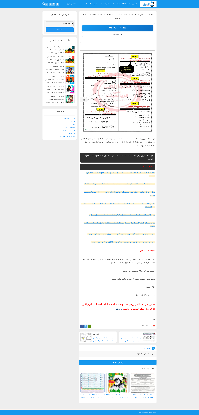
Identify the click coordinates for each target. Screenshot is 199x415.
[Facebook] (82, 326)
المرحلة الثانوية (91, 4)
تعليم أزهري (71, 4)
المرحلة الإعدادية (107, 4)
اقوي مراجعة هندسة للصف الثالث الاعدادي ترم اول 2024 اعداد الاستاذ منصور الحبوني (122, 215)
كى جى (134, 4)
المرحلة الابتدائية (123, 4)
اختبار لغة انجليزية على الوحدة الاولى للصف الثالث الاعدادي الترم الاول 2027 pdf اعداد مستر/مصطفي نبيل (92, 396)
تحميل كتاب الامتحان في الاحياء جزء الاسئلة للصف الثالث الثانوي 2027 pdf (55, 60)
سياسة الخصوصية (68, 130)
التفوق (140, 412)
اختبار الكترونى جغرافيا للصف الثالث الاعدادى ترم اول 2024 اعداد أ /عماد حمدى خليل (123, 242)
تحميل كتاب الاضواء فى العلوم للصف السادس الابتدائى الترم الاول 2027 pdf (54, 99)
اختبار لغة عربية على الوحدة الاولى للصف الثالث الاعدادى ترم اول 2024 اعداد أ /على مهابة (121, 234)
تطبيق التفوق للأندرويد (67, 136)
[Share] (89, 326)
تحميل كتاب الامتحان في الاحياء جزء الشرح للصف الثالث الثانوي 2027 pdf (55, 50)
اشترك (59, 30)
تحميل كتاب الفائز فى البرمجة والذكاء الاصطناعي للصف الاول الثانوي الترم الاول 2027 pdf (54, 80)
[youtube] (53, 4)
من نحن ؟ (72, 121)
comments (146, 348)
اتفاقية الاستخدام (69, 127)
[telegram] (57, 4)
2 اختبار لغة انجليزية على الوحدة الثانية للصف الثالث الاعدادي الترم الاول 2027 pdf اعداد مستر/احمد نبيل (142, 396)
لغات (80, 4)
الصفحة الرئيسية (69, 118)
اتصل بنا (72, 133)
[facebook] (46, 4)
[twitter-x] (50, 4)
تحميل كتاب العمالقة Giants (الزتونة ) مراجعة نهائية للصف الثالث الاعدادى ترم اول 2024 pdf (119, 184)
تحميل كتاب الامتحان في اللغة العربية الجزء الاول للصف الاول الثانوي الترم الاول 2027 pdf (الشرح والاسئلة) (55, 90)
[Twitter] (85, 326)
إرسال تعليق (117, 363)
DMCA (73, 124)
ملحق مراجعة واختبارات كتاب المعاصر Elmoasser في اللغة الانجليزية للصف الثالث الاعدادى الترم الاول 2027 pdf (55, 70)
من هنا (119, 308)
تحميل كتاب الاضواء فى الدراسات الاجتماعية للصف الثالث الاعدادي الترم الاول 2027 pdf (117, 396)
